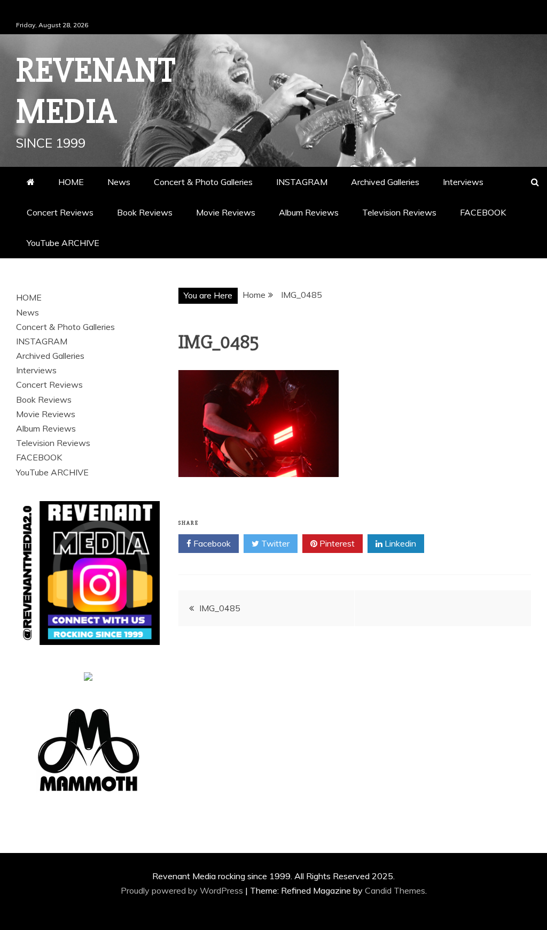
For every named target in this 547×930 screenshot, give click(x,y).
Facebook (211, 543)
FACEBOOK (483, 212)
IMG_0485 (219, 608)
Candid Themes (395, 890)
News (118, 181)
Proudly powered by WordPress (183, 890)
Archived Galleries (385, 181)
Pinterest (336, 543)
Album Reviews (309, 212)
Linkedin (399, 543)
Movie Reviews (225, 212)
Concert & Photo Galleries (203, 181)
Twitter (274, 543)
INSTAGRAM (301, 181)
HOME (71, 181)
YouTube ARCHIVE (63, 242)
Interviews (463, 181)
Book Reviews (145, 212)
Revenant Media (96, 91)
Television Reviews (399, 212)
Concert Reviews (60, 212)
